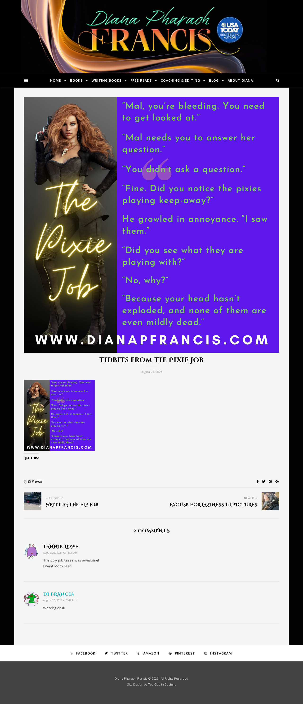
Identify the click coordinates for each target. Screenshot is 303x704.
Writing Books (106, 80)
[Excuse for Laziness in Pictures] (270, 501)
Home (55, 80)
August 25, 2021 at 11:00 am (60, 552)
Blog (214, 80)
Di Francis (35, 481)
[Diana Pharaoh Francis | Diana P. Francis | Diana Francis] (151, 36)
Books (76, 80)
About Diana (240, 80)
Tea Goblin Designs (162, 684)
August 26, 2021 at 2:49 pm (59, 600)
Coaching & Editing (180, 80)
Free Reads (141, 80)
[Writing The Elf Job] (32, 501)
